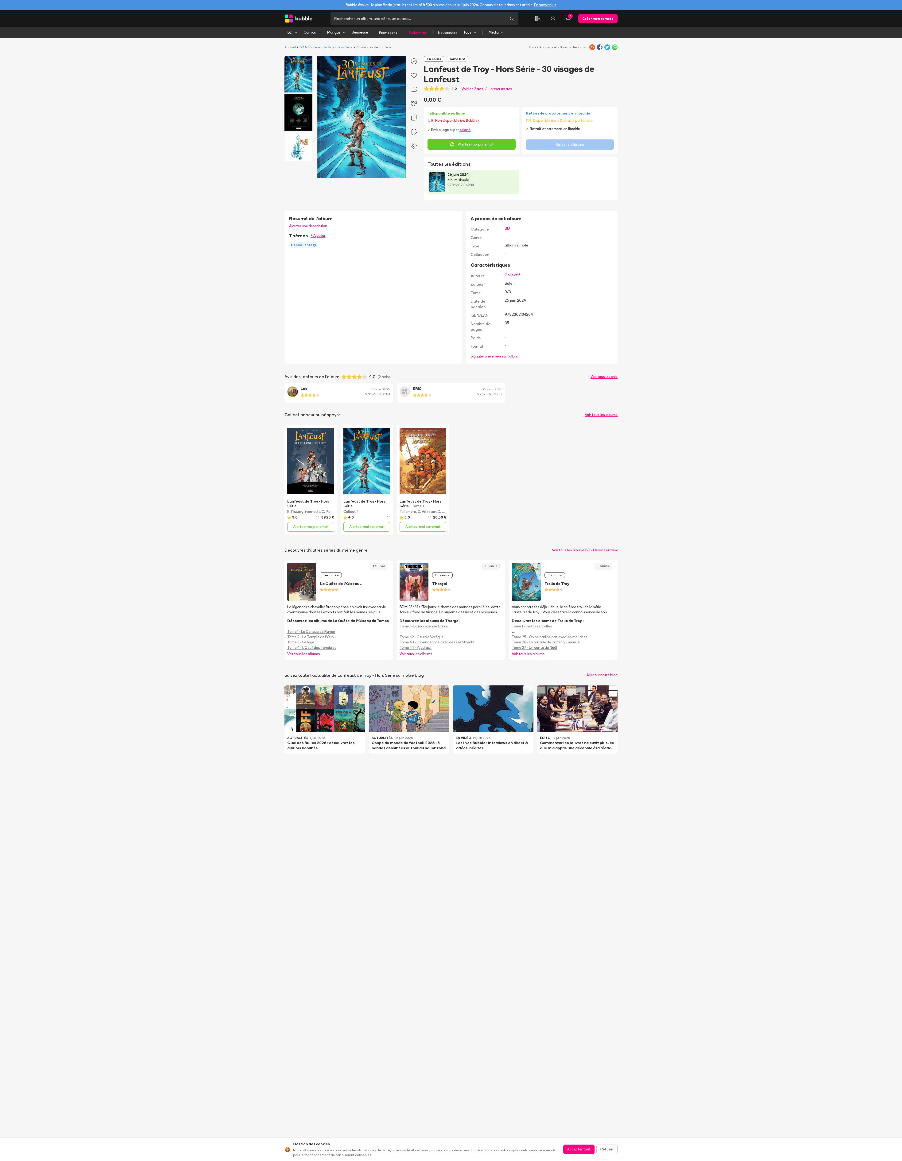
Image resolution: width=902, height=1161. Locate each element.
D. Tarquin (446, 511)
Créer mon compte (598, 18)
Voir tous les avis (604, 376)
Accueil (290, 47)
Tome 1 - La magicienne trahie (424, 626)
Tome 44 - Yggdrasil (416, 647)
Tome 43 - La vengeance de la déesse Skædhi (437, 642)
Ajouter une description (308, 226)
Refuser (607, 1149)
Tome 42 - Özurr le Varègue (422, 637)
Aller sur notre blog (602, 675)
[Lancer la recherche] (511, 18)
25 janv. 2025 (492, 389)
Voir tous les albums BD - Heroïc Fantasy (585, 550)
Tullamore (408, 511)
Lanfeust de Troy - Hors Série (330, 47)
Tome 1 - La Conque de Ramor (311, 631)
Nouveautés (447, 33)
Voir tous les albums (601, 414)
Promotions (388, 33)
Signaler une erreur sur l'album (495, 356)
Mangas (334, 32)
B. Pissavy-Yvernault (303, 511)
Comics (310, 32)
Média (494, 32)
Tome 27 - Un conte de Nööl (534, 647)
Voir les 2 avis (472, 89)
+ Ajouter (318, 235)
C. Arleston (427, 511)
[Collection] (538, 18)
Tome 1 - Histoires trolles (532, 626)
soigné (464, 129)
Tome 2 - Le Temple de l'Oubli (311, 637)
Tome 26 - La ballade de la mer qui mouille (546, 642)
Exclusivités (418, 33)
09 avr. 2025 (380, 389)
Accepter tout (579, 1149)
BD (290, 32)
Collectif (512, 275)
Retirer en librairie (570, 144)
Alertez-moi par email (475, 144)
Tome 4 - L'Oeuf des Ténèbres (311, 647)
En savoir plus (545, 5)
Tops (467, 32)
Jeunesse (360, 32)
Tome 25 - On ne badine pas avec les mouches (549, 637)
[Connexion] (553, 18)
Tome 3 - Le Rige (300, 642)
